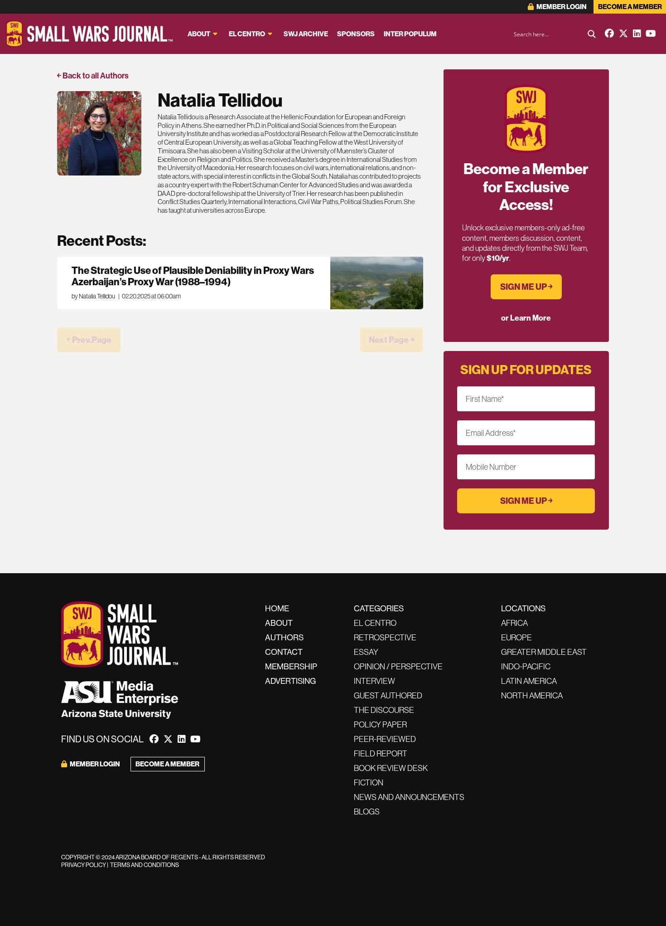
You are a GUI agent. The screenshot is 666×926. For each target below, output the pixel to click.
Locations (523, 608)
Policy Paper (380, 724)
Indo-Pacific (525, 666)
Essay (366, 652)
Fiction (368, 782)
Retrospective (385, 637)
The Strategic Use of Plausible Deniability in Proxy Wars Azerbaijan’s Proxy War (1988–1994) (193, 276)
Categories (379, 608)
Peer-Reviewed (385, 739)
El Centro (247, 33)
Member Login (561, 6)
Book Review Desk (391, 768)
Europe (516, 637)
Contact (284, 652)
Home (277, 608)
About (199, 33)
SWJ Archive (306, 33)
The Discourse (384, 710)
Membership (291, 666)
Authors (284, 637)
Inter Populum (410, 33)
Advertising (290, 681)
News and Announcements (409, 797)
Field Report (380, 753)
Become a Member (630, 6)
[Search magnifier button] (591, 34)
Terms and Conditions (144, 864)
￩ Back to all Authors (93, 75)
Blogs (367, 811)
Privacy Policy (83, 864)
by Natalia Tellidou (93, 296)
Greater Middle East (544, 652)
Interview (374, 681)
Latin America (529, 681)
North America (532, 695)
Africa (514, 623)
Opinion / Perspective (398, 666)
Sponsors (356, 33)
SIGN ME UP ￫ (526, 286)
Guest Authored (388, 695)
